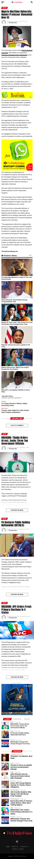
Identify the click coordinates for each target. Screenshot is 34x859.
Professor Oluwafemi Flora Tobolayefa (14, 55)
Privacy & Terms (18, 849)
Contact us (24, 846)
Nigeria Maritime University (12, 398)
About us (15, 846)
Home (8, 846)
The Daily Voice (13, 22)
